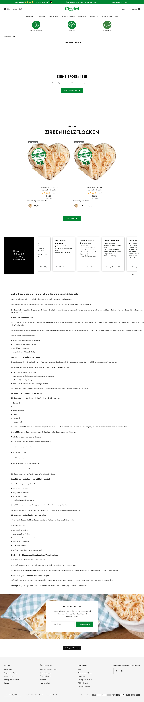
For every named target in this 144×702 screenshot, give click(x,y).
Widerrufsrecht (83, 683)
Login (124, 9)
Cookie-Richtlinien (84, 686)
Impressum (81, 676)
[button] (49, 193)
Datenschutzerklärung (85, 673)
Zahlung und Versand (85, 679)
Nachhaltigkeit (45, 683)
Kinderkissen (94, 16)
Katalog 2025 (8, 676)
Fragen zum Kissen (10, 673)
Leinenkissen (41, 16)
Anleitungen (8, 669)
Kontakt (6, 683)
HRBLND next (53, 16)
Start (5, 36)
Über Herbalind (45, 676)
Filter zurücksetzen (72, 90)
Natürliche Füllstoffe (68, 16)
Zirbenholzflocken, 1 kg (95, 187)
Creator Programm (46, 673)
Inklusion (43, 679)
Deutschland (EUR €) (11, 695)
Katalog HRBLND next (11, 679)
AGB (79, 669)
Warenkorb (134, 9)
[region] (87, 254)
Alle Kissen (30, 16)
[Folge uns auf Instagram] (122, 671)
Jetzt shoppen (72, 218)
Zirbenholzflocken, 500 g (49, 187)
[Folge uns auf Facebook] (116, 671)
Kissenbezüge (107, 16)
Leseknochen (82, 16)
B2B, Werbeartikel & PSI (48, 669)
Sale (116, 16)
